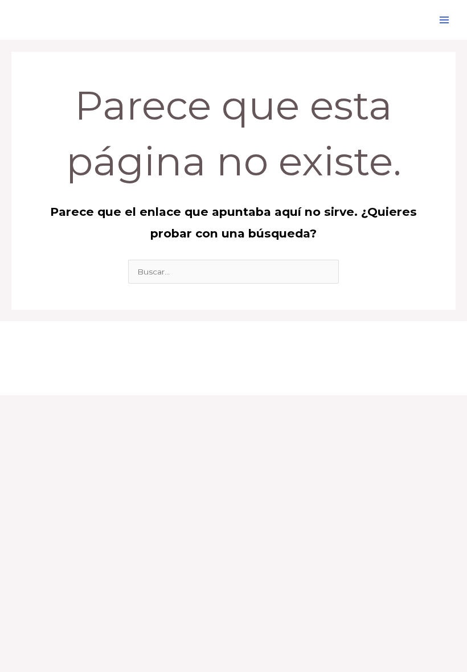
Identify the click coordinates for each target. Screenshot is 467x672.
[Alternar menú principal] (444, 20)
